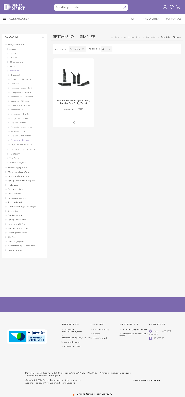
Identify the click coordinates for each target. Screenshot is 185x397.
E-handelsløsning (85, 394)
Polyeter (13, 53)
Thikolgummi (15, 154)
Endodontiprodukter (18, 228)
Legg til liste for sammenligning (73, 122)
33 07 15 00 (97, 373)
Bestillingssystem (16, 241)
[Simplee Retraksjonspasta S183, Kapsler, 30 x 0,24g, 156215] (73, 79)
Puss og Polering (16, 202)
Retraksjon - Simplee (20, 140)
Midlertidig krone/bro (18, 172)
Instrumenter (14, 194)
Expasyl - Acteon (18, 123)
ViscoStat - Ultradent (20, 101)
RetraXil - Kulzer (18, 132)
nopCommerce (152, 380)
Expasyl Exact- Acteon (21, 136)
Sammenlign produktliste (134, 329)
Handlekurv (178, 7)
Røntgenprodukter (17, 198)
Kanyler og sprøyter (18, 168)
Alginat (13, 66)
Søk (124, 7)
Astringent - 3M (17, 110)
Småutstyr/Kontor (17, 189)
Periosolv (15, 84)
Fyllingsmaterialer (17, 220)
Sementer (13, 211)
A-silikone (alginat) (18, 163)
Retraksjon (14, 71)
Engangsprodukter (17, 233)
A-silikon (13, 49)
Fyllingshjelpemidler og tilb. (21, 181)
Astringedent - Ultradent (22, 97)
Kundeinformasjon (102, 329)
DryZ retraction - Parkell (22, 145)
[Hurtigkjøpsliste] (171, 7)
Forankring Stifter (17, 224)
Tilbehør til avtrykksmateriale (23, 150)
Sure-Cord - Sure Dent (21, 105)
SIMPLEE (12, 237)
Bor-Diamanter (15, 215)
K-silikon (13, 58)
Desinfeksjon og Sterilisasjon (22, 207)
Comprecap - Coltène (21, 92)
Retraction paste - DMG (21, 88)
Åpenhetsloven (71, 342)
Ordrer (96, 334)
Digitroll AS (107, 394)
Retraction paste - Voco (21, 127)
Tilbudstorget (100, 338)
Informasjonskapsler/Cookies (75, 338)
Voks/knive (14, 158)
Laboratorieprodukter (19, 176)
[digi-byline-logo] (75, 394)
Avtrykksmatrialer (16, 45)
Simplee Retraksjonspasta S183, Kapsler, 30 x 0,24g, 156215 (73, 102)
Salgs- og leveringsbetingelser (71, 330)
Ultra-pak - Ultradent (20, 114)
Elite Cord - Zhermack (21, 79)
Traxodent (15, 75)
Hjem (116, 37)
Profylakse (13, 185)
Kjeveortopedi (15, 250)
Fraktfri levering (67, 383)
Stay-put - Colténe (19, 118)
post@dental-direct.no (119, 373)
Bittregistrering (16, 62)
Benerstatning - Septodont (21, 246)
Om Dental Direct (73, 346)
